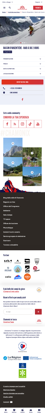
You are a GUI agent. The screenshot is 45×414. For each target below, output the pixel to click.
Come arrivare (14, 93)
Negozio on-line (9, 202)
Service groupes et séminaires (14, 236)
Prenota (38, 8)
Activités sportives (14, 12)
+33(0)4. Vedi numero (16, 88)
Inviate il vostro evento (11, 232)
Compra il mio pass (11, 291)
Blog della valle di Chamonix (13, 198)
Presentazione (8, 59)
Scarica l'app (8, 322)
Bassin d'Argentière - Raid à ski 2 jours (33, 12)
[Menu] (4, 7)
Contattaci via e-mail (22, 82)
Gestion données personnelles (13, 393)
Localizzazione (8, 73)
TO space (6, 219)
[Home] (22, 7)
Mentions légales (9, 390)
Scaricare (6, 240)
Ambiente (6, 211)
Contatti (6, 402)
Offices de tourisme (10, 223)
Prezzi (5, 64)
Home (4, 12)
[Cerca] (10, 7)
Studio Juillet (8, 397)
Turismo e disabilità (10, 245)
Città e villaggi (6, 2)
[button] (20, 42)
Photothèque (8, 228)
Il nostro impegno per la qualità (14, 386)
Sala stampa (7, 215)
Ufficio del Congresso (11, 206)
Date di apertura (9, 69)
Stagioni (37, 2)
